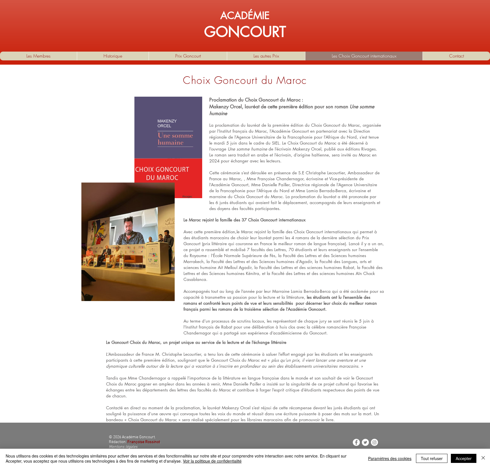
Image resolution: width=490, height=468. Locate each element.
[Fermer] (483, 458)
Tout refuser (432, 458)
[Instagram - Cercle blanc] (374, 442)
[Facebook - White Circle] (356, 442)
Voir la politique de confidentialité (212, 461)
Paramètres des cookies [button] (389, 458)
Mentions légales (123, 446)
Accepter (464, 458)
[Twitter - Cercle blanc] (365, 442)
